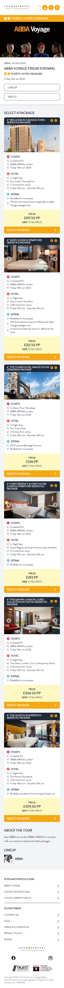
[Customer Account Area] (45, 7)
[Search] (51, 7)
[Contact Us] (50, 958)
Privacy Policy (41, 977)
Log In (39, 7)
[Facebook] (13, 958)
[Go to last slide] (8, 138)
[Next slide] (55, 138)
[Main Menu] (57, 7)
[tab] (30, 150)
